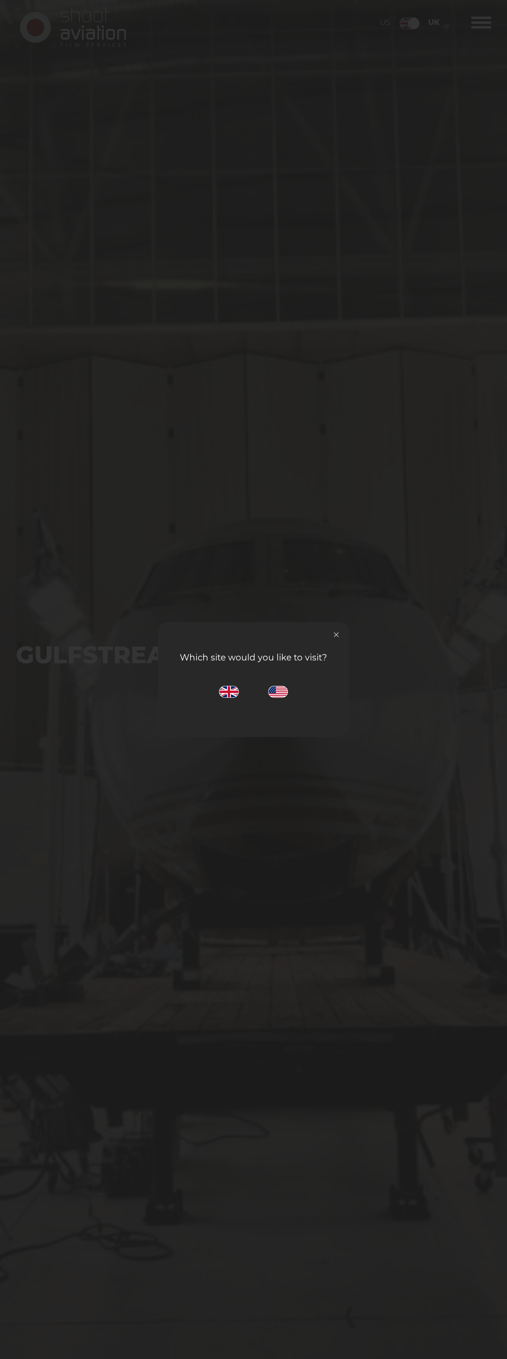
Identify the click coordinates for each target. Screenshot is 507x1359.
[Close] (336, 634)
